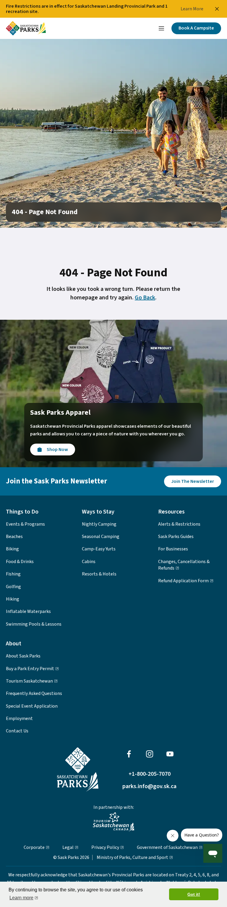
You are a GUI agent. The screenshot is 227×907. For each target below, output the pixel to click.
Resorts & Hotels (99, 574)
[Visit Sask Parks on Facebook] (128, 753)
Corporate (34, 847)
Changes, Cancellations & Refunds (184, 564)
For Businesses (173, 549)
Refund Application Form (183, 581)
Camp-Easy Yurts (99, 549)
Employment (19, 718)
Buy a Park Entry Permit (30, 668)
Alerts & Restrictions (179, 524)
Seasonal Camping (100, 536)
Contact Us (17, 731)
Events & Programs (25, 524)
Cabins (88, 561)
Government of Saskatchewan (167, 847)
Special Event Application (32, 706)
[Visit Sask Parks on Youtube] (169, 753)
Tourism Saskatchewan (29, 681)
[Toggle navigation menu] (161, 28)
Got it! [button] (193, 894)
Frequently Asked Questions (34, 693)
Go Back (145, 297)
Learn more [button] (21, 897)
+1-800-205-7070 (150, 774)
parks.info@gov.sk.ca (149, 786)
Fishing (13, 574)
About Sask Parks (23, 656)
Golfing (13, 586)
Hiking (12, 599)
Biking (12, 549)
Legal (68, 847)
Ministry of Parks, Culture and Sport (132, 857)
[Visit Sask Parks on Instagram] (149, 753)
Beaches (14, 536)
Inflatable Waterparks (28, 611)
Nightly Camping (99, 524)
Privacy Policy (105, 847)
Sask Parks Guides (176, 536)
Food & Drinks (20, 561)
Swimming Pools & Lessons (33, 624)
